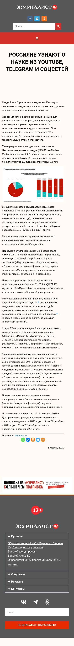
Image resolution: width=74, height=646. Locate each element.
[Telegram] (37, 18)
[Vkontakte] (28, 440)
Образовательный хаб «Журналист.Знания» (35, 543)
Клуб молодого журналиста (25, 547)
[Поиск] (58, 26)
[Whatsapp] (23, 440)
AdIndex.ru (21, 435)
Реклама (17, 581)
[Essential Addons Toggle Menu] (37, 38)
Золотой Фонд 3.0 (19, 555)
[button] (37, 536)
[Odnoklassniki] (44, 18)
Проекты (17, 536)
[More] (43, 440)
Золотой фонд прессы (22, 551)
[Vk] (30, 18)
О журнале (18, 574)
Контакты (18, 588)
